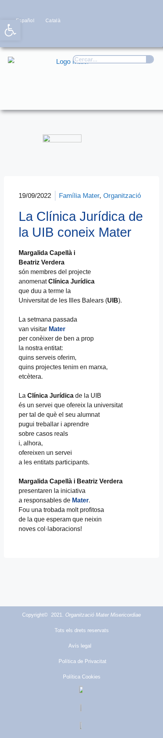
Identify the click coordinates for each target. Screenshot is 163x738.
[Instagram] (116, 35)
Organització (122, 195)
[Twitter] (100, 35)
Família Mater (79, 195)
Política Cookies (81, 677)
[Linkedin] (147, 35)
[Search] (149, 59)
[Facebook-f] (85, 35)
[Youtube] (132, 35)
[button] (145, 96)
